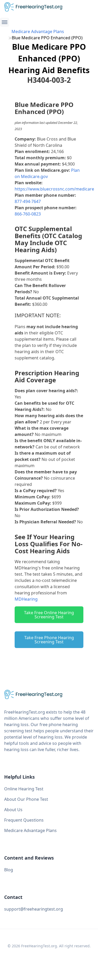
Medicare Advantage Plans (37, 31)
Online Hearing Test (23, 789)
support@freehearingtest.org (33, 909)
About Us (13, 809)
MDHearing (26, 599)
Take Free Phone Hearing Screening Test (49, 640)
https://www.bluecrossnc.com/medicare (54, 189)
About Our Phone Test (26, 799)
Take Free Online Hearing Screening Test (49, 615)
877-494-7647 (28, 201)
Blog (8, 870)
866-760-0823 (28, 214)
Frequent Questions (24, 820)
